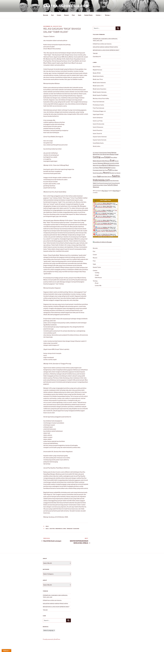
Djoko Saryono (97, 161)
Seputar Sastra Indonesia (100, 136)
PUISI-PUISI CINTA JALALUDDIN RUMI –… (103, 204)
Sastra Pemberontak (98, 124)
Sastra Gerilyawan (98, 117)
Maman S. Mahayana (108, 165)
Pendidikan (113, 167)
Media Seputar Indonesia (99, 92)
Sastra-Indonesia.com (66, 6)
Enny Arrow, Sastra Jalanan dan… (101, 214)
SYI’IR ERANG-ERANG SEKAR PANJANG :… (103, 224)
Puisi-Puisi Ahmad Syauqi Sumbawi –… (105, 211)
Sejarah (95, 183)
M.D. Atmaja (99, 165)
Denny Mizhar (114, 157)
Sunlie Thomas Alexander (114, 183)
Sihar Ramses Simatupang (102, 183)
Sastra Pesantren (97, 130)
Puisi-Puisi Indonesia (98, 108)
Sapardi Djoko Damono (106, 176)
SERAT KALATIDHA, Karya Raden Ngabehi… (103, 207)
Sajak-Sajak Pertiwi (98, 114)
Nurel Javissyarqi (104, 167)
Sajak (79, 15)
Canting (96, 157)
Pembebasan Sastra (98, 105)
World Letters (96, 146)
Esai (52, 15)
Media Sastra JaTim (98, 85)
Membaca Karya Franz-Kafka (101, 98)
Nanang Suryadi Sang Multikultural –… (102, 228)
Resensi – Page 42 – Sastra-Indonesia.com (106, 231)
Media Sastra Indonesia (99, 82)
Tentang (107, 15)
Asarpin (109, 152)
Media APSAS (97, 73)
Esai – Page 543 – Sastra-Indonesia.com (102, 235)
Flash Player (116, 190)
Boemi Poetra (96, 66)
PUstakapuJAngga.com (99, 111)
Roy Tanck (105, 190)
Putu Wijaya (115, 170)
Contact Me (98, 285)
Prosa (106, 170)
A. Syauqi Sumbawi (103, 152)
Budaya (112, 154)
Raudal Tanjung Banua (98, 172)
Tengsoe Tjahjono (73, 528)
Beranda (45, 15)
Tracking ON (110, 236)
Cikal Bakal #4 (97, 56)
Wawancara (96, 187)
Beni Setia (100, 154)
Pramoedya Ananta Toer (99, 170)
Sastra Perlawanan (98, 127)
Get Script (100, 236)
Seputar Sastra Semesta (99, 140)
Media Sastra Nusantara (99, 89)
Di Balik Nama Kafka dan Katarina (102, 44)
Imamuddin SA (112, 163)
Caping (102, 157)
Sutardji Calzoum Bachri (98, 185)
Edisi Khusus (106, 161)
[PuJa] (96, 283)
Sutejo (105, 185)
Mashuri (97, 167)
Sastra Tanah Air (97, 133)
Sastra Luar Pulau (98, 121)
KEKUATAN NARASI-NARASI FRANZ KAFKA (105, 47)
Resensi (66, 15)
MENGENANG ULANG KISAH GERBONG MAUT (106, 50)
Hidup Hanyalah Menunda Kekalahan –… (102, 221)
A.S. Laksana (95, 152)
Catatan (98, 15)
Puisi (73, 15)
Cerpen (59, 15)
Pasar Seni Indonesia (98, 101)
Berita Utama (106, 154)
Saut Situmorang (114, 180)
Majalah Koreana (97, 69)
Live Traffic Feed (105, 200)
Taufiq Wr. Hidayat (112, 185)
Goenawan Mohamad (103, 163)
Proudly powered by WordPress (51, 639)
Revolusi (112, 172)
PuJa (60, 26)
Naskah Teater (88, 15)
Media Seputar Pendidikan (100, 95)
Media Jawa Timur (98, 79)
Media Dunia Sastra (98, 76)
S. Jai (115, 172)
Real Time (105, 236)
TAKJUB (95, 53)
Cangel (116, 154)
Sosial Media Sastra (98, 143)
